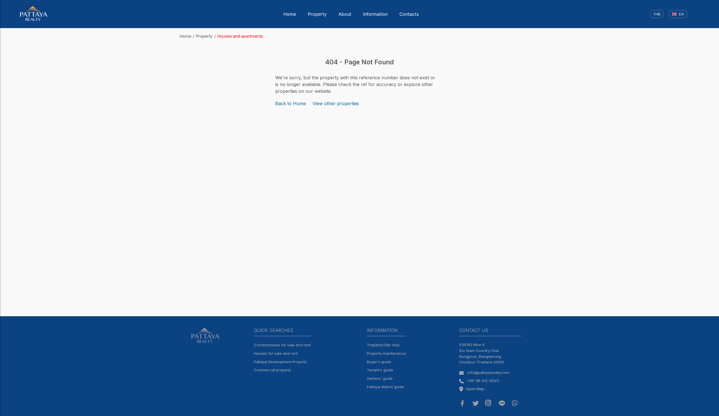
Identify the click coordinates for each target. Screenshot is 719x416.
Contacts (409, 14)
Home (289, 14)
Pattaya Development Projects (280, 362)
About (344, 14)
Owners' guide (380, 378)
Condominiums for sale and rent (282, 345)
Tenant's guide (380, 370)
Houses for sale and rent (276, 353)
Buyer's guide (379, 362)
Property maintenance (386, 353)
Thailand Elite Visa (383, 345)
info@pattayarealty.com (488, 372)
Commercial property (272, 370)
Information (375, 14)
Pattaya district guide (385, 387)
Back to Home (290, 103)
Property (317, 14)
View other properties (336, 103)
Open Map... (476, 388)
